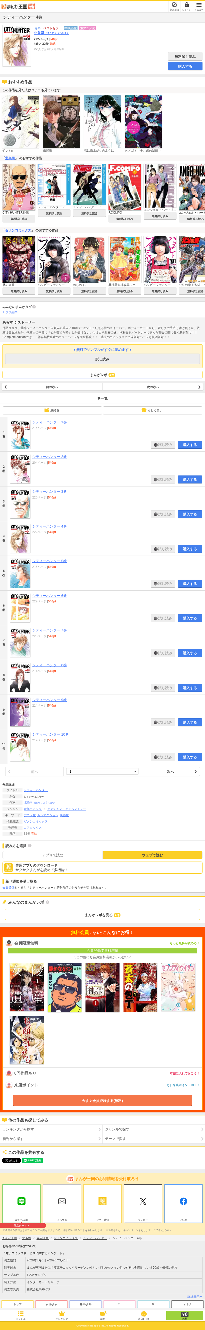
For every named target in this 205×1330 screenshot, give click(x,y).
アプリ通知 (102, 1220)
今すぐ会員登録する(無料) (102, 1101)
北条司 (51, 33)
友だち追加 (21, 1221)
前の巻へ (52, 387)
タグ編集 (12, 312)
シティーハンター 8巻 (49, 665)
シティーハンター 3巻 (49, 491)
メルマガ (62, 1220)
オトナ (188, 1304)
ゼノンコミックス (18, 230)
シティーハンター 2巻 (49, 457)
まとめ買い (155, 410)
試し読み (103, 359)
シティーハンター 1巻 (49, 422)
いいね (183, 1220)
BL (153, 1304)
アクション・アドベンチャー (66, 809)
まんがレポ (102, 375)
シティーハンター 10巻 (50, 734)
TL (119, 1304)
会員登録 (8, 887)
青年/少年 (86, 1304)
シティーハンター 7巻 (49, 630)
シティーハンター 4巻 (49, 526)
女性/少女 (52, 1304)
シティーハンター (36, 790)
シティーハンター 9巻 (49, 700)
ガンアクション (47, 815)
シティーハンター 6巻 (49, 596)
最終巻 (54, 410)
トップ (18, 1304)
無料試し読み (185, 57)
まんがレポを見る (102, 915)
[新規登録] (174, 4)
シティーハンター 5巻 (49, 561)
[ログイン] (186, 4)
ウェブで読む (152, 855)
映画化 (64, 815)
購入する (185, 66)
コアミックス (33, 827)
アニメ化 (30, 815)
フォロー (143, 1220)
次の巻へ (153, 387)
